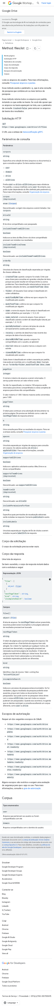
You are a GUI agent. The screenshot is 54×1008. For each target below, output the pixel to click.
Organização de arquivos (39, 192)
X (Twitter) (6, 910)
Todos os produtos (9, 986)
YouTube (5, 914)
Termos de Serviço (9, 996)
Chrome (5, 929)
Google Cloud (7, 945)
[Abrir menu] (4, 3)
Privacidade (24, 996)
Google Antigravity (9, 941)
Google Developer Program (12, 867)
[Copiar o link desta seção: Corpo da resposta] (26, 554)
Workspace (28, 3)
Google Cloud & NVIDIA (11, 883)
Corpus (12, 203)
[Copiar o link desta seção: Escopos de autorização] (32, 714)
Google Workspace (22, 40)
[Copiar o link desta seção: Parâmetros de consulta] (32, 139)
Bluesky (5, 898)
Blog (4, 894)
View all (5, 953)
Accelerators (7, 879)
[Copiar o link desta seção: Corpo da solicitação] (28, 541)
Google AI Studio (8, 937)
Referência (9, 43)
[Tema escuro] (50, 579)
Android (5, 925)
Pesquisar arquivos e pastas (22, 83)
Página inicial (6, 40)
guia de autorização (32, 788)
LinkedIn (5, 906)
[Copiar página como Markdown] (35, 48)
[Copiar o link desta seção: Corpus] (14, 798)
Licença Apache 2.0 (10, 845)
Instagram (6, 902)
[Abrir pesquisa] (38, 3)
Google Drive (9, 10)
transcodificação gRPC (33, 132)
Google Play (6, 949)
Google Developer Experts (12, 875)
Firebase (5, 933)
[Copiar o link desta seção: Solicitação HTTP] (23, 118)
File (18, 586)
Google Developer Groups (12, 871)
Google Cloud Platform (11, 982)
